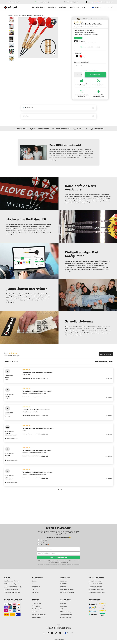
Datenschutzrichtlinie (52, 564)
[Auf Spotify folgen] (60, 633)
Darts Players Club (37, 609)
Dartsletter (34, 612)
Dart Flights (63, 587)
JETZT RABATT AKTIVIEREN (58, 558)
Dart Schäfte (63, 584)
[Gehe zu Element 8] (11, 52)
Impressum (63, 603)
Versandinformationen (66, 615)
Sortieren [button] (7, 362)
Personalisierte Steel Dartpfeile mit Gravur (35, 15)
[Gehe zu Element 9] (11, 58)
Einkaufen (51, 7)
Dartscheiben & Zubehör (66, 589)
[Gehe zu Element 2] (11, 20)
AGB (61, 609)
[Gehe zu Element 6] (11, 39)
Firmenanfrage (36, 606)
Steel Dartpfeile (22, 15)
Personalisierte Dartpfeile (95, 581)
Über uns (34, 581)
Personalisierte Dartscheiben (96, 589)
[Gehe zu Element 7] (11, 45)
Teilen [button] (47, 378)
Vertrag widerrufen (37, 617)
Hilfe (83, 7)
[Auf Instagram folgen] (48, 633)
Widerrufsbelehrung (65, 612)
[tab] (101, 362)
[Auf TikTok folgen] (56, 633)
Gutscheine (62, 7)
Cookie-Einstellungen (65, 617)
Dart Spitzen (63, 581)
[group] (12, 353)
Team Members (36, 587)
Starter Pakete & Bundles (67, 592)
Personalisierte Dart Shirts (95, 587)
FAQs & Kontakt (36, 603)
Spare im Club (74, 7)
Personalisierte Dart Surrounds (97, 592)
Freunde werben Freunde (38, 615)
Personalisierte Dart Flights (96, 584)
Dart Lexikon (35, 592)
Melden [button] (43, 378)
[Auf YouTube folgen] (52, 633)
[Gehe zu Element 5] (11, 33)
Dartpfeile (16, 15)
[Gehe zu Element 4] (11, 26)
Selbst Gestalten (37, 7)
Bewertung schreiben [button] (105, 354)
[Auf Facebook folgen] (44, 633)
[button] (90, 22)
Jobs (33, 584)
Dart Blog (34, 589)
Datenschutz (63, 606)
